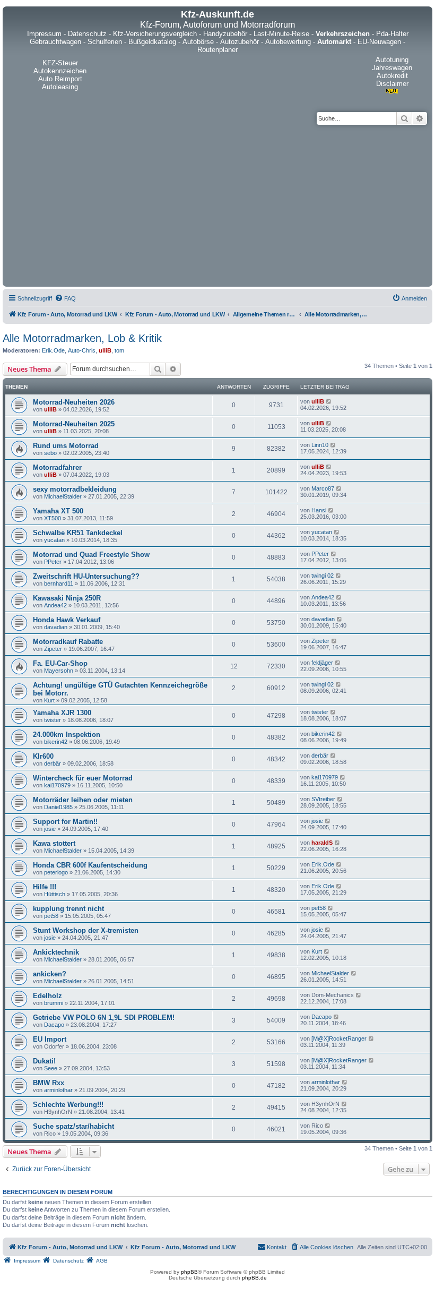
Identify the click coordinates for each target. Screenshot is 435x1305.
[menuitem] (65, 298)
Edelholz (47, 996)
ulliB (105, 350)
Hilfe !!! (44, 887)
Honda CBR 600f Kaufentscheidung (90, 865)
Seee (50, 1068)
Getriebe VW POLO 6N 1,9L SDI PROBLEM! (104, 1017)
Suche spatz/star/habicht (73, 1126)
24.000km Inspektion (66, 735)
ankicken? (49, 974)
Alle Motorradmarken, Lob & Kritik (82, 338)
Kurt (49, 700)
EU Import (49, 1039)
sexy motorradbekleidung (75, 489)
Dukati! (44, 1061)
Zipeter (53, 649)
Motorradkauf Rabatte (68, 642)
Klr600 (43, 756)
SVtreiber (323, 799)
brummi (53, 1003)
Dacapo (54, 1024)
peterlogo (56, 872)
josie (50, 829)
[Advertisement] (217, 204)
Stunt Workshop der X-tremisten (85, 930)
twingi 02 (322, 575)
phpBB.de (254, 1278)
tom (119, 350)
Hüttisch (54, 894)
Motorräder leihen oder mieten (83, 800)
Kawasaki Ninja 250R (67, 598)
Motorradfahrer (57, 467)
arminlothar (58, 1090)
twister (52, 720)
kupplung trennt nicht (68, 909)
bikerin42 (55, 742)
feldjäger (322, 662)
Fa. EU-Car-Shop (60, 663)
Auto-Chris (81, 350)
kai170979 (57, 785)
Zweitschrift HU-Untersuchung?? (86, 576)
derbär (52, 763)
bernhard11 (58, 583)
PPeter (53, 562)
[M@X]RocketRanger (339, 1038)
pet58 (51, 916)
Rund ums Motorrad (66, 446)
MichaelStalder (63, 496)
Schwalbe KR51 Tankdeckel (78, 533)
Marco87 (322, 488)
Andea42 (55, 605)
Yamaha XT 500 (58, 511)
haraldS (322, 842)
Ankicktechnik (56, 952)
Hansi (318, 510)
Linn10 (319, 445)
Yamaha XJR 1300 (62, 713)
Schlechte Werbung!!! (68, 1105)
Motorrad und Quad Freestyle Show (91, 555)
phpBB (189, 1272)
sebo (50, 453)
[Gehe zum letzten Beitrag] (329, 401)
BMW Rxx (48, 1083)
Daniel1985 (58, 807)
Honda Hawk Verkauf (66, 620)
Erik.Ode (53, 350)
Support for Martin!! (65, 822)
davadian (55, 627)
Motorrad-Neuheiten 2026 (74, 402)
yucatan (54, 540)
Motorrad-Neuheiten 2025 (74, 424)
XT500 (52, 518)
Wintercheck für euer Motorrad (83, 778)
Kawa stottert (54, 843)
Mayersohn (58, 670)
